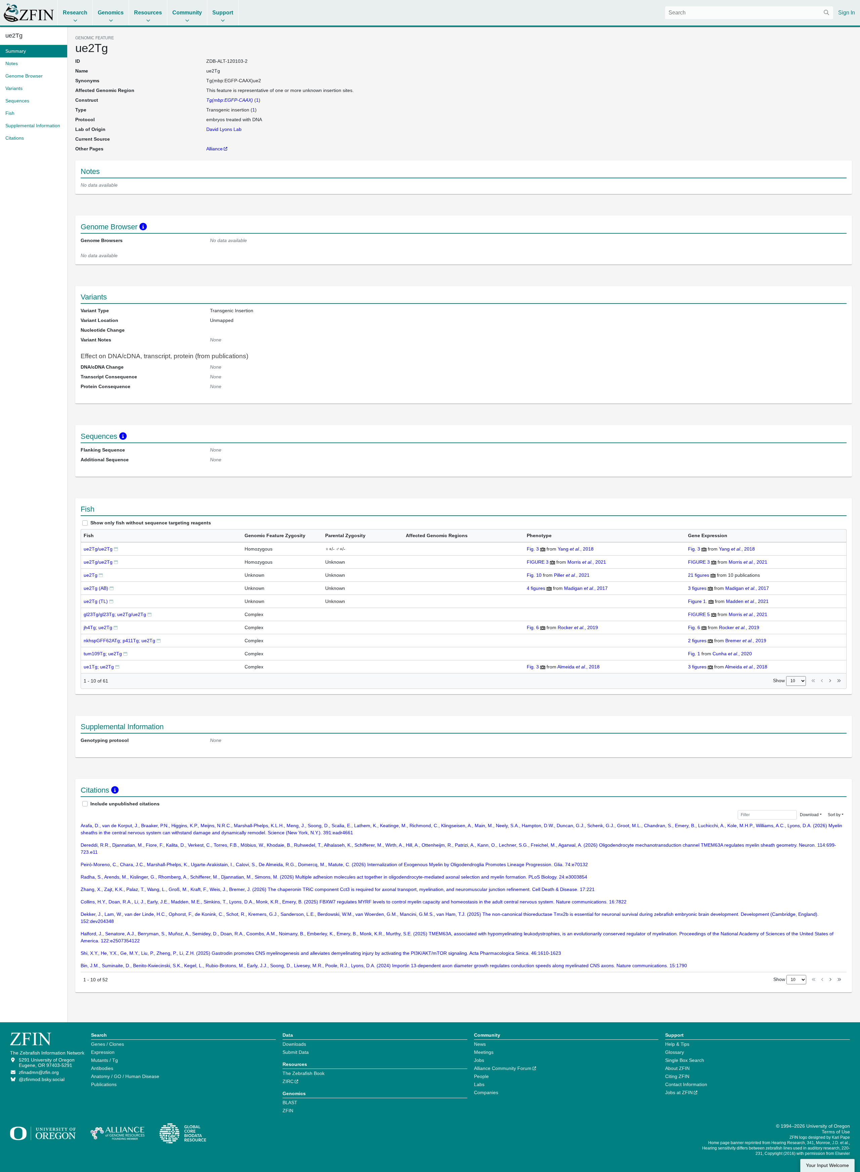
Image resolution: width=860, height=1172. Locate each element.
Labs (479, 1084)
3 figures (697, 588)
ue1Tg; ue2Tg (99, 666)
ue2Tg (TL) (96, 601)
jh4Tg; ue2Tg (98, 627)
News (480, 1044)
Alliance (214, 148)
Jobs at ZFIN (679, 1092)
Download (809, 814)
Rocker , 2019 (578, 627)
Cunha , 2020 (732, 653)
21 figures (698, 575)
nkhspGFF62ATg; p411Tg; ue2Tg (119, 640)
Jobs (479, 1060)
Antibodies (102, 1068)
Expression (103, 1052)
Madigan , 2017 (586, 588)
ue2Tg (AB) (96, 588)
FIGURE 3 (538, 562)
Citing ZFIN (677, 1076)
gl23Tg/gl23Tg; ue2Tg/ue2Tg (115, 614)
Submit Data (296, 1052)
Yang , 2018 (576, 549)
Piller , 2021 (572, 575)
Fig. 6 (533, 627)
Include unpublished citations (125, 803)
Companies (486, 1092)
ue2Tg (90, 575)
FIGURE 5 (699, 614)
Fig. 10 (534, 575)
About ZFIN (677, 1068)
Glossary (674, 1052)
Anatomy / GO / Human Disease (125, 1076)
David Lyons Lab (224, 129)
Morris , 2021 (586, 562)
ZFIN (288, 1110)
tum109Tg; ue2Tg (103, 653)
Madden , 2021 (747, 601)
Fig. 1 (694, 653)
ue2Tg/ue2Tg (98, 549)
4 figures (536, 588)
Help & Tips (677, 1044)
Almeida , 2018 (578, 666)
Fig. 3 (533, 549)
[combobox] (749, 12)
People (481, 1076)
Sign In (846, 12)
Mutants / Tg (104, 1060)
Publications (104, 1084)
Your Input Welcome (827, 1165)
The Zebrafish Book (304, 1073)
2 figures (697, 640)
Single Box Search (684, 1060)
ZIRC (288, 1081)
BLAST (290, 1102)
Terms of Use (836, 1131)
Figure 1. (697, 601)
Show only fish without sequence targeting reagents (150, 522)
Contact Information (686, 1084)
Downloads (294, 1044)
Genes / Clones (107, 1044)
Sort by (834, 814)
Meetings (483, 1052)
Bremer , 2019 (745, 640)
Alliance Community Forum (502, 1068)
